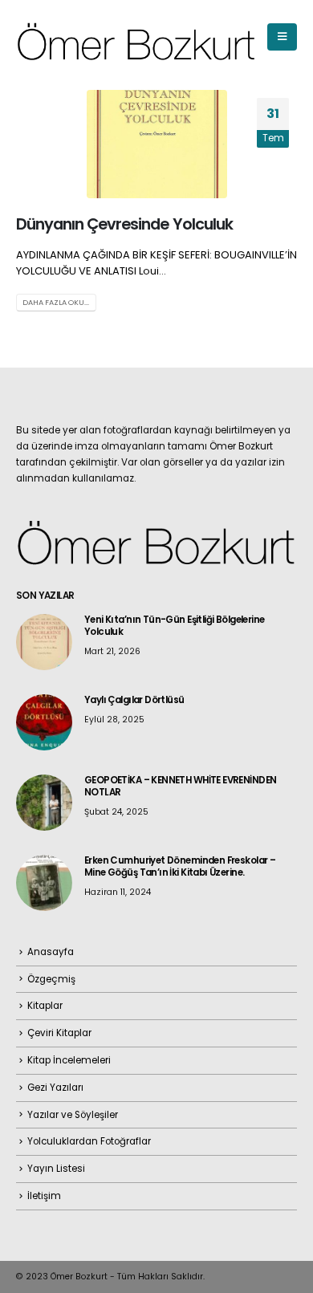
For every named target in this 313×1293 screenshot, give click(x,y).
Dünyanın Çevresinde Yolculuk (124, 224)
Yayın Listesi (56, 1168)
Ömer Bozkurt (79, 1277)
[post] (44, 641)
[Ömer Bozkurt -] (136, 37)
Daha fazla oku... (55, 302)
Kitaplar (45, 1005)
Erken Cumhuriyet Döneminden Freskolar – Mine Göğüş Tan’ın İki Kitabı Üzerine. (179, 866)
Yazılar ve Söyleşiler (72, 1114)
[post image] (156, 144)
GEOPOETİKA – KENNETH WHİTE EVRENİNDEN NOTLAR (180, 786)
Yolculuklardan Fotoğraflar (89, 1141)
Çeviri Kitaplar (59, 1033)
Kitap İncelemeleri (69, 1060)
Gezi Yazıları (55, 1087)
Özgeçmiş (51, 979)
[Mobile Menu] (282, 37)
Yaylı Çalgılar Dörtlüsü (134, 699)
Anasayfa (50, 951)
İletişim (44, 1195)
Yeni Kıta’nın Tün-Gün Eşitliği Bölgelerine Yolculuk (174, 625)
